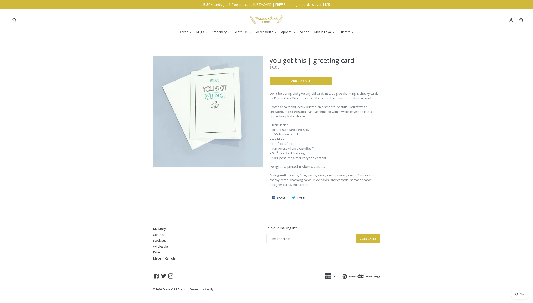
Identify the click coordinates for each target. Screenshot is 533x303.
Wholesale (160, 246)
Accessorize (267, 32)
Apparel (289, 32)
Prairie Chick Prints (174, 289)
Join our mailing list (281, 228)
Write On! (244, 32)
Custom (347, 32)
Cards (186, 32)
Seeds (304, 32)
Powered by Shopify (201, 289)
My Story (159, 228)
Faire (156, 252)
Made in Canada (164, 258)
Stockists (159, 240)
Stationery (222, 32)
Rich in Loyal (325, 32)
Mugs (202, 32)
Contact (158, 234)
